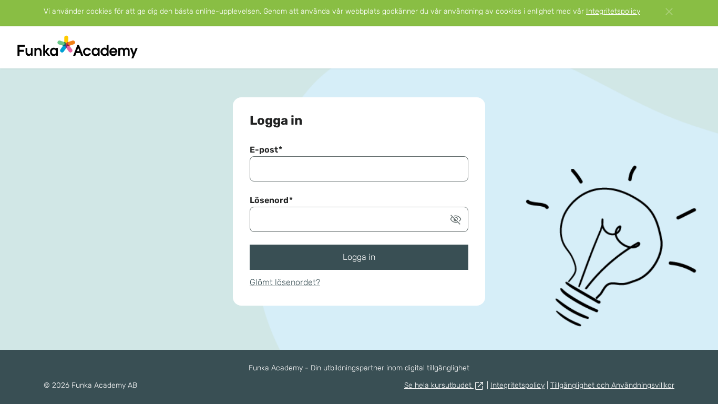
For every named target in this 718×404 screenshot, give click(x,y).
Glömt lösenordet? (285, 282)
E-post (266, 150)
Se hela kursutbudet (439, 385)
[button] (455, 219)
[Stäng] (669, 11)
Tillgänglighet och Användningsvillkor (612, 385)
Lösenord (271, 200)
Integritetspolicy (613, 11)
